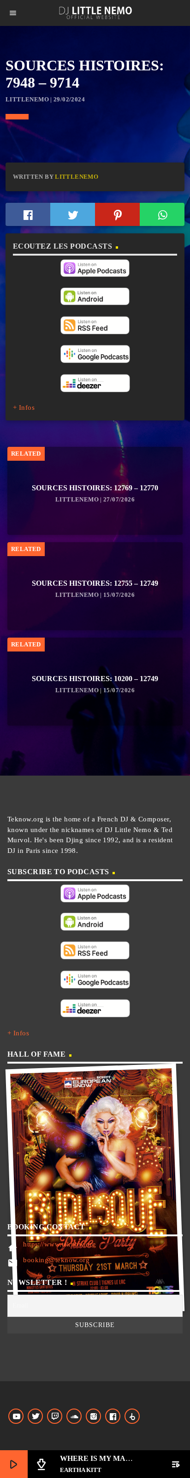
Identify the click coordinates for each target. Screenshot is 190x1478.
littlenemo (76, 176)
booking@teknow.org (56, 1260)
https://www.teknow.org (59, 1244)
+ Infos (24, 407)
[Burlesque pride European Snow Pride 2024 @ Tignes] (95, 1190)
